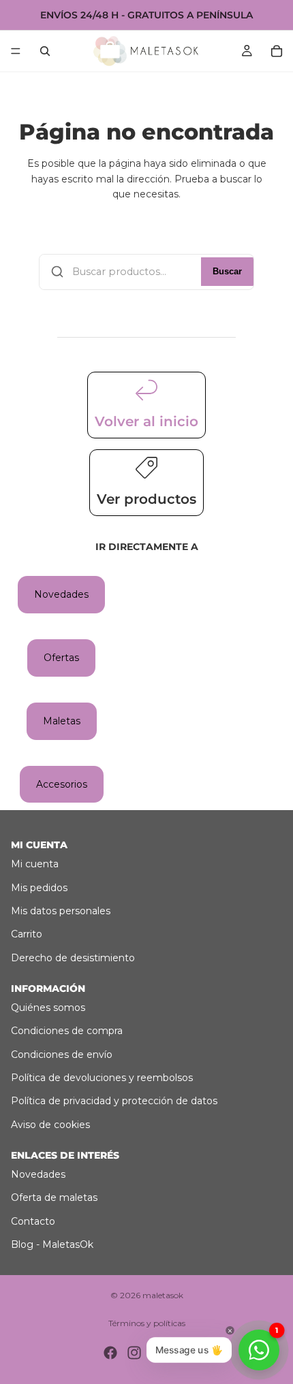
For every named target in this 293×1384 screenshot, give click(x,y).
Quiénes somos (48, 1007)
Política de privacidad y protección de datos (114, 1101)
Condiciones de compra (67, 1031)
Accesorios (61, 784)
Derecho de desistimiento (73, 958)
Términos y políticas (146, 1323)
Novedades (61, 594)
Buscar (227, 271)
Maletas (61, 721)
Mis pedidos (39, 888)
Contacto (33, 1221)
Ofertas (61, 657)
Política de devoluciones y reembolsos (102, 1078)
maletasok (162, 1295)
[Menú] (15, 51)
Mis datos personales (60, 911)
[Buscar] (45, 51)
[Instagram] (134, 1353)
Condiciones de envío (61, 1054)
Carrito (26, 934)
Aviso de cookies (50, 1125)
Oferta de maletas (54, 1197)
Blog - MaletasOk (52, 1244)
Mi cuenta (35, 864)
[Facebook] (110, 1353)
